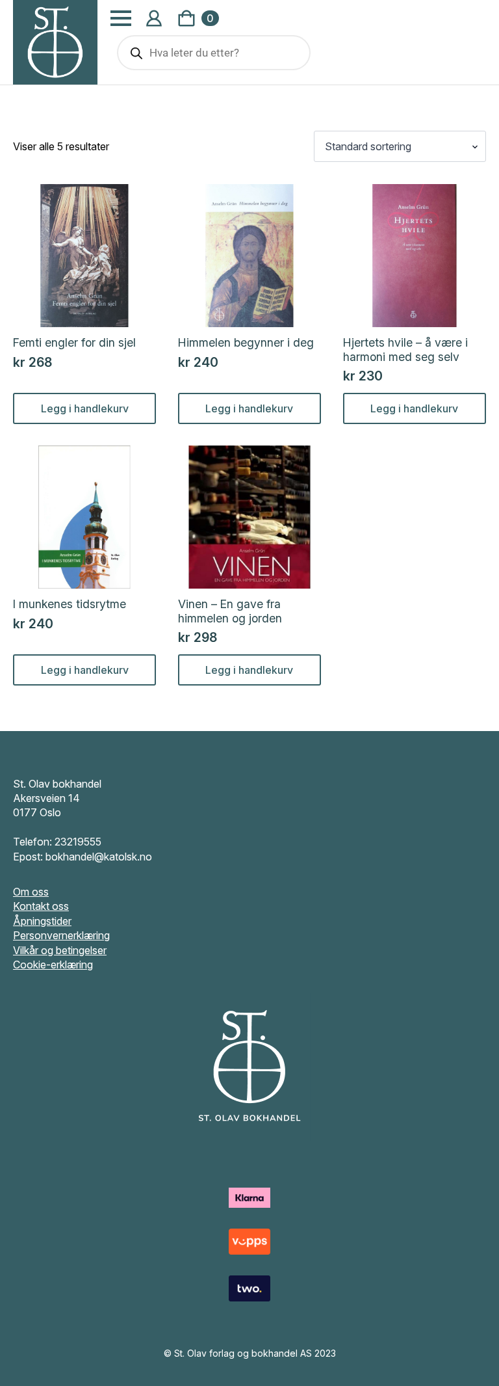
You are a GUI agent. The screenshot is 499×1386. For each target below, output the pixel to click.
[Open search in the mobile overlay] (213, 53)
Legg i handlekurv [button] (85, 408)
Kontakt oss (41, 906)
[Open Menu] (120, 18)
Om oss (31, 891)
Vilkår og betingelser (60, 950)
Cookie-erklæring (53, 964)
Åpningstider (42, 920)
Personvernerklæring (61, 935)
